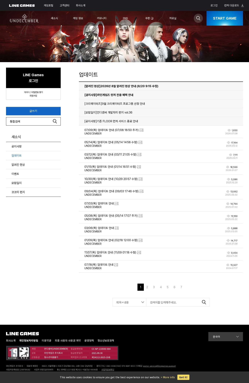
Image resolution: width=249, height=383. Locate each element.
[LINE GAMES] (25, 333)
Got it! (183, 377)
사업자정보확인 (107, 369)
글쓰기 (33, 111)
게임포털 (48, 5)
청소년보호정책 (106, 340)
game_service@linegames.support (159, 365)
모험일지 (16, 183)
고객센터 (64, 5)
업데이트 (16, 155)
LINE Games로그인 (33, 78)
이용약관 (46, 340)
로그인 (214, 5)
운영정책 (89, 340)
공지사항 (16, 146)
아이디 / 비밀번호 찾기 (33, 92)
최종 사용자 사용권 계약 (68, 340)
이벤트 (15, 174)
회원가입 (33, 95)
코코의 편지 (18, 192)
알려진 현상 (18, 164)
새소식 (16, 137)
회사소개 (80, 5)
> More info (168, 377)
